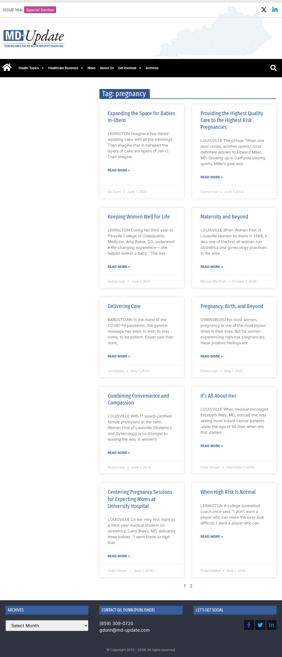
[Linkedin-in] (275, 10)
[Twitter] (260, 625)
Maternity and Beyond (224, 216)
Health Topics (29, 68)
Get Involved (127, 68)
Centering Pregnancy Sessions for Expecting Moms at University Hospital (140, 498)
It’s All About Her (218, 395)
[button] (273, 68)
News (92, 68)
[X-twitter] (263, 10)
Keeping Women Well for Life (139, 216)
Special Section (40, 9)
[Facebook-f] (249, 625)
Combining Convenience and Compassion (138, 399)
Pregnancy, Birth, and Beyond (231, 306)
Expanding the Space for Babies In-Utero (141, 117)
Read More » (119, 170)
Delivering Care (124, 306)
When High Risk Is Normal (228, 492)
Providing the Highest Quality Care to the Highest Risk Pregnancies (231, 120)
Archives (152, 68)
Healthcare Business (63, 68)
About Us (107, 68)
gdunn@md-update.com (124, 630)
